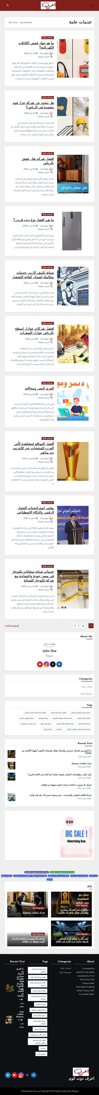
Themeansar (27, 1091)
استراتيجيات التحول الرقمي (80, 712)
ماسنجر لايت (48, 729)
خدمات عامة (48, 38)
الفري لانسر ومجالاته (39, 388)
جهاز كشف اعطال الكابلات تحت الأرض (30, 876)
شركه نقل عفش (46, 724)
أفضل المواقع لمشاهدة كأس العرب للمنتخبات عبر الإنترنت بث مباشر (33, 448)
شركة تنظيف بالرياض (26, 718)
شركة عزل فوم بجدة (79, 876)
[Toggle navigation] (92, 5)
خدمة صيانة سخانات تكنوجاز (62, 718)
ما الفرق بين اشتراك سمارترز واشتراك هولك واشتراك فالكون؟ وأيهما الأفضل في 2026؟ (73, 913)
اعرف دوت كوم (81, 1079)
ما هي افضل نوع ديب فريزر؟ (33, 220)
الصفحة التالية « (12, 625)
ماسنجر (59, 729)
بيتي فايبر (93, 876)
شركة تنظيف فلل (84, 724)
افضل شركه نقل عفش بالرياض (35, 712)
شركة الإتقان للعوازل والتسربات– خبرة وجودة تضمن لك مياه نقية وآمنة (60, 795)
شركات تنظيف (43, 718)
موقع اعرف (44, 53)
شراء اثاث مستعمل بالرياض (62, 872)
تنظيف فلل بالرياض (83, 718)
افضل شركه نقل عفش (58, 712)
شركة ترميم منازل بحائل (58, 876)
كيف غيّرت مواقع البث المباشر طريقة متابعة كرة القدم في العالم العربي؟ (59, 775)
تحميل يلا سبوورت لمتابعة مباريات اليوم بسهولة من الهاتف (66, 785)
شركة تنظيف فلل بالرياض (65, 724)
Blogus (75, 1091)
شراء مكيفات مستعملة (81, 764)
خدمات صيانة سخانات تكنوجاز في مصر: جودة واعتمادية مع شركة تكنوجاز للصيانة (33, 576)
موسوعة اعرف (86, 693)
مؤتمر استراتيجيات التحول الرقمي (78, 729)
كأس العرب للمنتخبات (28, 724)
